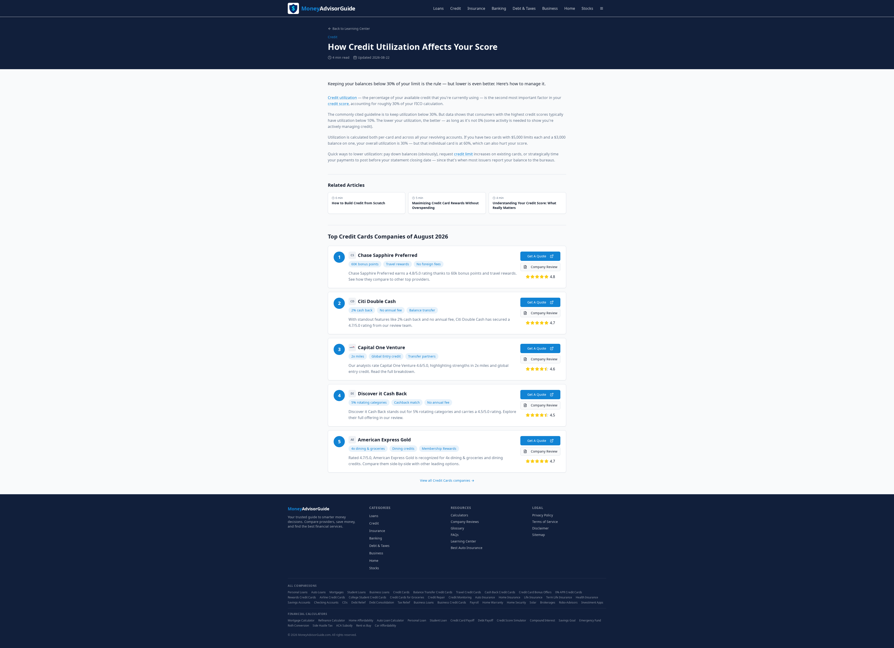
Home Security (516, 602)
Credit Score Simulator (511, 620)
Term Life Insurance (559, 597)
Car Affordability (385, 626)
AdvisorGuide (308, 509)
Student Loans (356, 592)
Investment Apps (592, 602)
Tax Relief (404, 602)
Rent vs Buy (363, 626)
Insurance (476, 8)
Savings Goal (567, 620)
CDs (345, 602)
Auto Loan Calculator (390, 620)
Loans (438, 8)
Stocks (587, 8)
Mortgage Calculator (301, 620)
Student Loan (438, 620)
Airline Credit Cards (332, 597)
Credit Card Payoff (462, 620)
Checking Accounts (326, 602)
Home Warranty (492, 602)
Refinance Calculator (331, 620)
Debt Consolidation (381, 602)
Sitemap (538, 534)
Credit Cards (401, 592)
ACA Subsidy (344, 626)
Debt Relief (358, 602)
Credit (455, 8)
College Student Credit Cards (367, 597)
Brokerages (547, 602)
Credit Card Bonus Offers (535, 592)
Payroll (474, 602)
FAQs (455, 534)
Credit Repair (436, 597)
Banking (499, 8)
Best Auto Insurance (466, 548)
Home (569, 8)
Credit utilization (342, 97)
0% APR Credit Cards (568, 592)
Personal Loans (298, 592)
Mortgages (336, 592)
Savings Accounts (299, 602)
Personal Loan (417, 620)
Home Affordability (361, 620)
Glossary (457, 528)
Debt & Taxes (524, 8)
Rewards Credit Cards (302, 597)
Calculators (459, 515)
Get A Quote (536, 256)
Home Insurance (509, 597)
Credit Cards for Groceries (407, 597)
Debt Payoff (485, 620)
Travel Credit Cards (468, 592)
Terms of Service (545, 521)
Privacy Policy (542, 515)
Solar (533, 602)
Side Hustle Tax (322, 626)
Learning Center (463, 541)
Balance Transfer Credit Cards (432, 592)
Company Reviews (465, 521)
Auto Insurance (485, 597)
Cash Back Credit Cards (500, 592)
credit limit (463, 154)
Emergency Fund (590, 620)
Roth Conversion (298, 626)
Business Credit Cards (451, 602)
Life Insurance (533, 597)
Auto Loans (318, 592)
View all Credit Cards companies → (447, 480)
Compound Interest (542, 620)
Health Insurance (587, 597)
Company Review (544, 267)
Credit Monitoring (460, 597)
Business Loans (379, 592)
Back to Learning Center (351, 28)
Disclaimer (540, 528)
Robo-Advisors (568, 602)
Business (550, 8)
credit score (338, 103)
